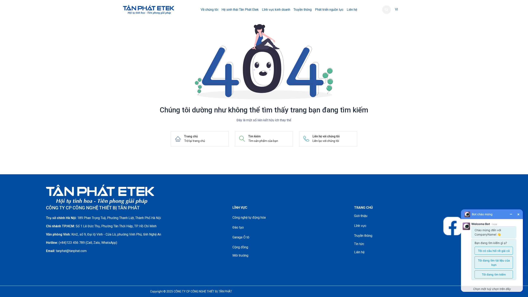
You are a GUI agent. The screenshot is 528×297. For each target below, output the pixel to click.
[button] (386, 9)
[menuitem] (209, 10)
